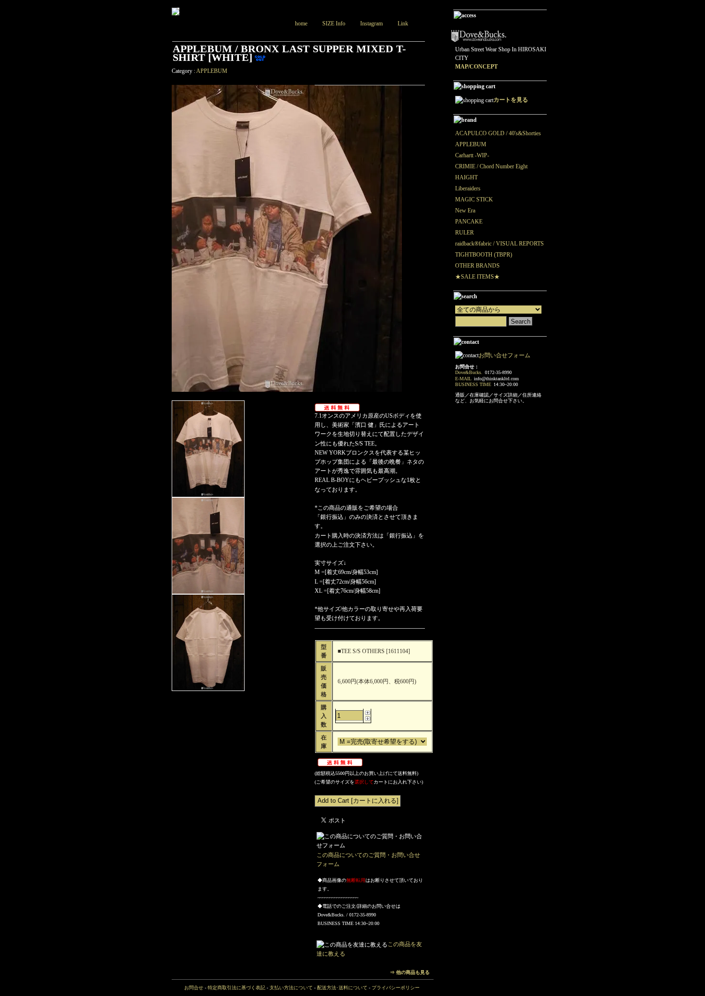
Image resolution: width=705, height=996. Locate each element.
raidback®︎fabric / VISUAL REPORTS (499, 243)
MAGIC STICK (474, 199)
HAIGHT (466, 177)
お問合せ (193, 987)
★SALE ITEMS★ (477, 276)
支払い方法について (291, 987)
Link (403, 23)
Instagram (371, 23)
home (301, 23)
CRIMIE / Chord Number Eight (491, 166)
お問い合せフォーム (504, 355)
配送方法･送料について (342, 987)
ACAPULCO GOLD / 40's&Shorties (498, 133)
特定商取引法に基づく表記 (236, 987)
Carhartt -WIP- (472, 155)
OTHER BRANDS (477, 265)
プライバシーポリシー (396, 987)
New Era (465, 210)
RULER (464, 232)
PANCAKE (468, 221)
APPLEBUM (211, 71)
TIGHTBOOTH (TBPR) (483, 254)
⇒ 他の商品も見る (410, 972)
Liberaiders (468, 188)
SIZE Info (333, 23)
